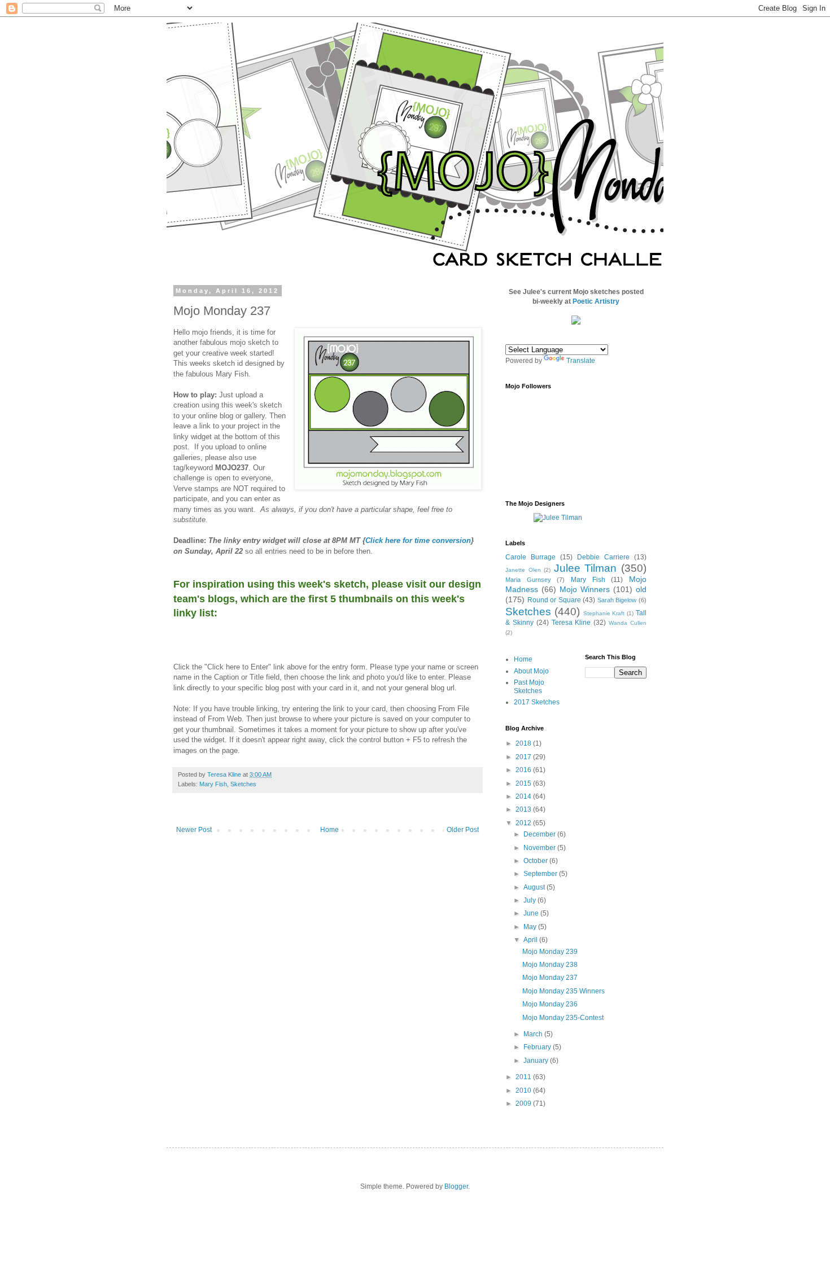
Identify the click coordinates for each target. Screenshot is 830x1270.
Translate (580, 361)
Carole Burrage (530, 557)
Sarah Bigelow (617, 600)
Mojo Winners (585, 589)
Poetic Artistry (596, 301)
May (530, 927)
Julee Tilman (585, 568)
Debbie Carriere (603, 557)
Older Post (463, 830)
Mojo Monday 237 (550, 978)
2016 (524, 770)
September (541, 874)
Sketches (243, 784)
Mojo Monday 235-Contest (563, 1018)
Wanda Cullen (627, 623)
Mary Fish (213, 784)
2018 (524, 743)
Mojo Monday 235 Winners (563, 991)
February (538, 1047)
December (540, 834)
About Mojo (531, 671)
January (536, 1061)
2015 (524, 783)
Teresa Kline (571, 623)
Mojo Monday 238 (550, 965)
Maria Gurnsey (528, 579)
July (530, 900)
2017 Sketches (537, 702)
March (533, 1034)
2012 (524, 823)
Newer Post (194, 830)
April (531, 940)
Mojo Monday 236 (550, 1004)
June (531, 913)
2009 (524, 1103)
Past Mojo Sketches (529, 686)
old (641, 589)
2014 (524, 796)
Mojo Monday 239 (550, 952)
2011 (524, 1077)
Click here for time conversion (418, 540)
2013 (524, 809)
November (540, 848)
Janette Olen (523, 570)
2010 (524, 1090)
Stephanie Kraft (604, 613)
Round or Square (554, 600)
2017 (524, 757)
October (536, 861)
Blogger (456, 1186)
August (535, 887)
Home (329, 830)
